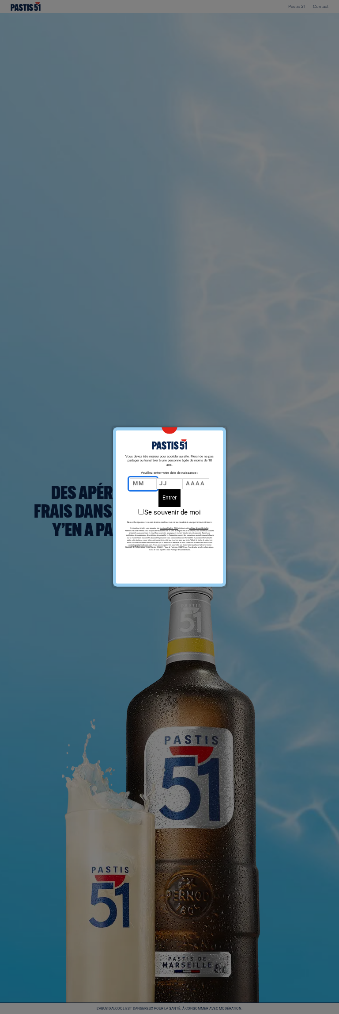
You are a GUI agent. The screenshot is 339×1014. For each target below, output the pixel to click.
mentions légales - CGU (169, 528)
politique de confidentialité (198, 528)
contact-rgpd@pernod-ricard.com (140, 545)
